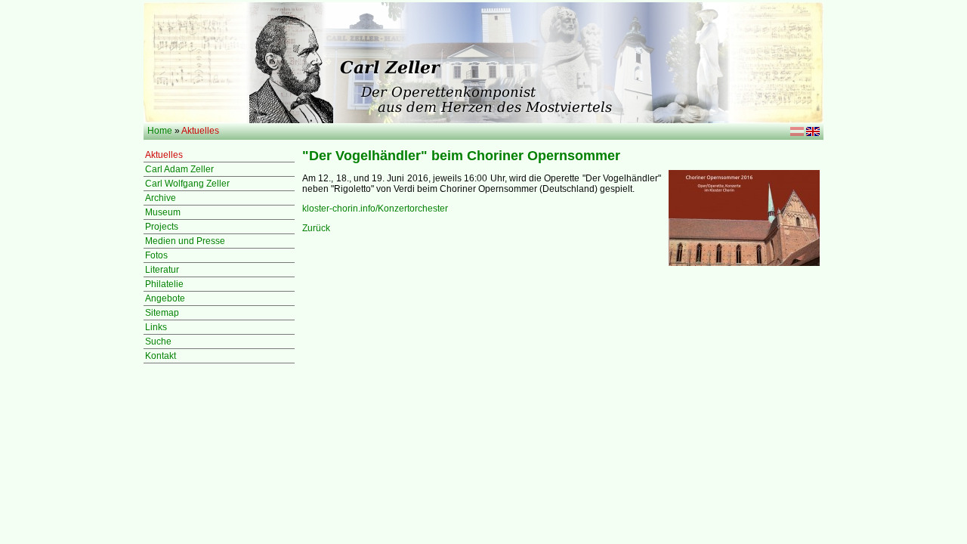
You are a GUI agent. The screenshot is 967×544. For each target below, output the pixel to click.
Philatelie (164, 284)
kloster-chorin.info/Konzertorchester (375, 208)
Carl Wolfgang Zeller (187, 183)
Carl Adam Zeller (179, 169)
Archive (160, 198)
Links (156, 327)
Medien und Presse (185, 241)
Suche (158, 341)
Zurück (316, 228)
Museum (163, 212)
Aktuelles (164, 155)
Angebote (165, 298)
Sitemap (162, 313)
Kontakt (160, 356)
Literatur (162, 269)
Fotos (156, 255)
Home (159, 130)
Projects (161, 226)
